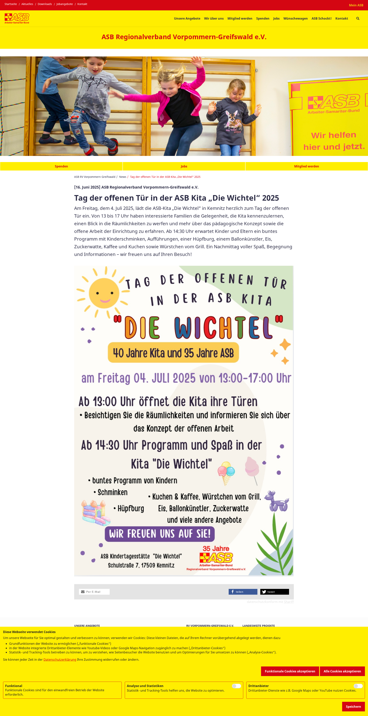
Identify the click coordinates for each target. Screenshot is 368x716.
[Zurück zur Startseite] (17, 18)
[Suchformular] (358, 18)
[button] (94, 592)
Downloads (45, 4)
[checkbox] (236, 686)
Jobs (276, 18)
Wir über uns (214, 18)
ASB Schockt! (322, 18)
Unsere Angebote (187, 18)
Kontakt (82, 4)
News (122, 177)
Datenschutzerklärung (60, 659)
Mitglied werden (240, 18)
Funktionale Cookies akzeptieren (290, 671)
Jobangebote (65, 4)
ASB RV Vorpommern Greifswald (94, 177)
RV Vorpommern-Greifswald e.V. (210, 625)
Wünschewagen (295, 18)
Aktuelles (27, 4)
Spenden (262, 18)
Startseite (11, 4)
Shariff (289, 602)
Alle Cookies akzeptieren (342, 671)
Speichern (353, 706)
